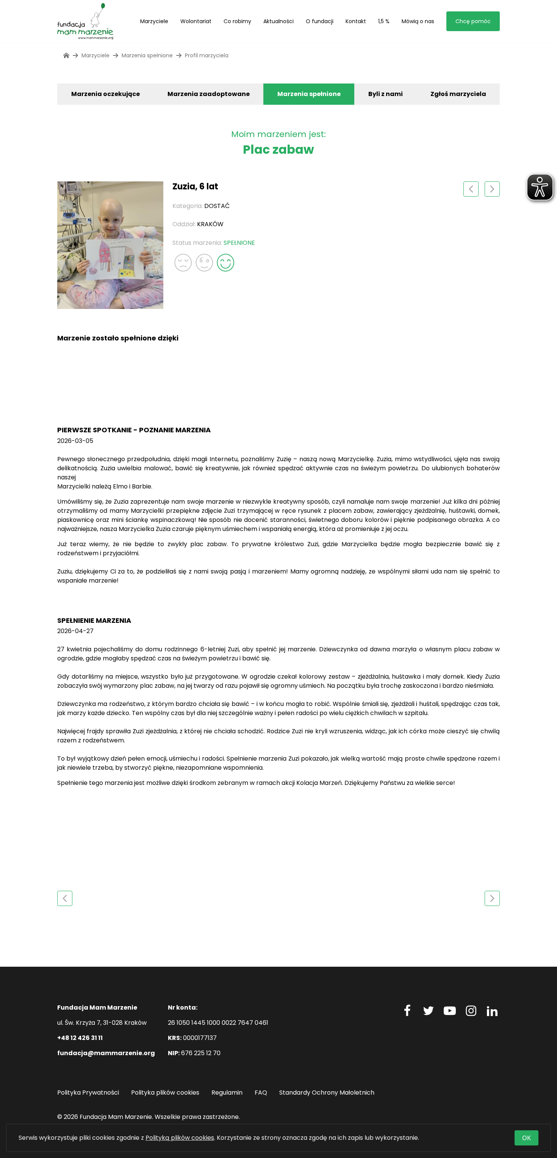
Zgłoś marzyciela (458, 94)
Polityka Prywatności (88, 1092)
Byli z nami (385, 94)
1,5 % (384, 21)
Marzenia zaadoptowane (208, 94)
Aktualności (278, 21)
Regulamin (227, 1092)
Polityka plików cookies (165, 1092)
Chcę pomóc (473, 21)
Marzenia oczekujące (105, 94)
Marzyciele (154, 21)
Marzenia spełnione (309, 94)
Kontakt (356, 21)
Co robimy (237, 21)
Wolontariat (195, 21)
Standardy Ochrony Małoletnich (326, 1092)
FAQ (261, 1092)
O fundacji (319, 21)
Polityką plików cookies (180, 1137)
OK (526, 1138)
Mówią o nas (418, 21)
